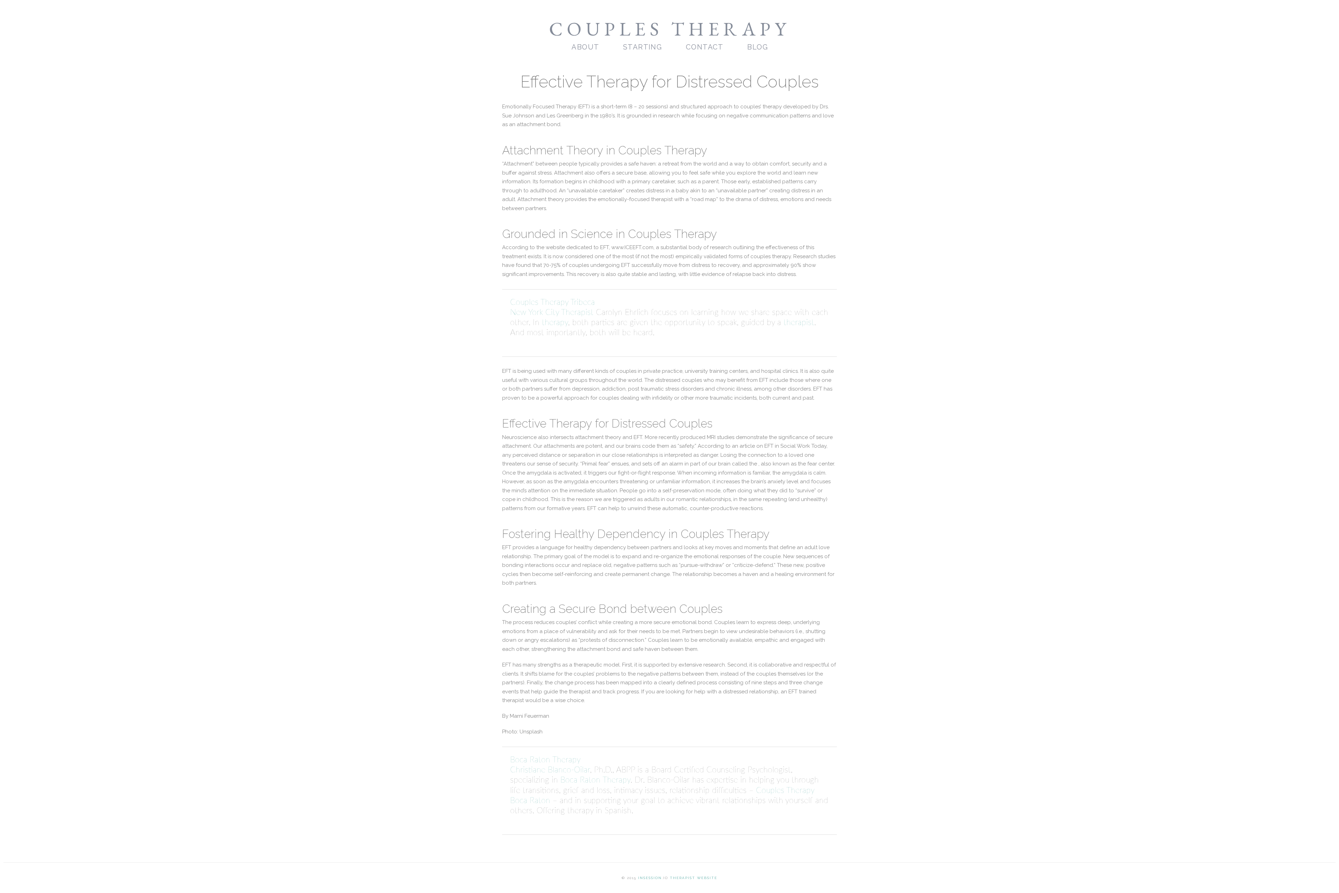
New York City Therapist (551, 312)
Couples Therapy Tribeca (552, 302)
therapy (555, 322)
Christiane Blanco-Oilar (550, 770)
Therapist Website (693, 878)
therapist (799, 322)
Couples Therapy (669, 28)
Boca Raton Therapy (545, 760)
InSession (650, 878)
